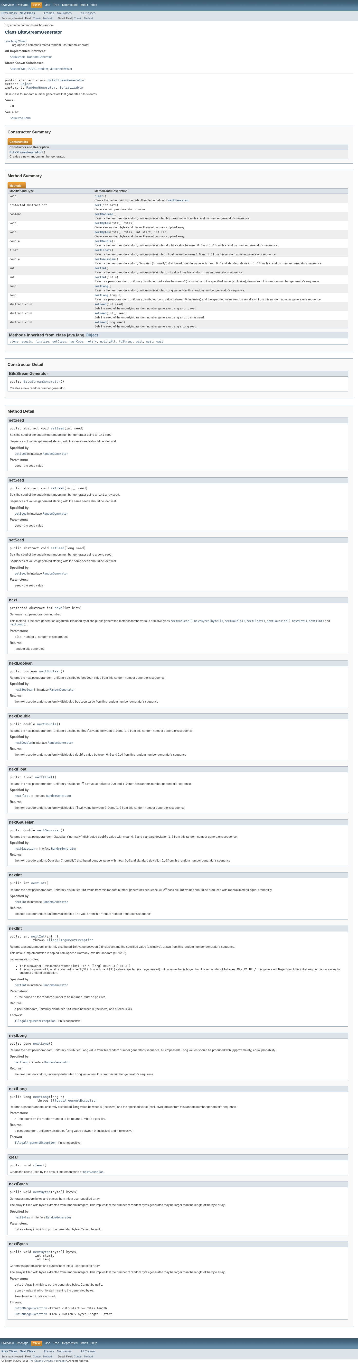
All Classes (88, 13)
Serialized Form (20, 118)
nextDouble (103, 241)
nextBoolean (103, 214)
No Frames (64, 13)
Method (47, 18)
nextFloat (102, 250)
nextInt (100, 268)
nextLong (101, 286)
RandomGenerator (39, 57)
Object (26, 84)
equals (27, 341)
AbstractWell (18, 69)
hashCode (76, 341)
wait (139, 341)
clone (14, 341)
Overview (7, 5)
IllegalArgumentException (70, 940)
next (97, 205)
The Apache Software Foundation (48, 1360)
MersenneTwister (60, 69)
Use (47, 5)
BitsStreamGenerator (66, 80)
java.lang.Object (15, 41)
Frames (49, 13)
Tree (56, 5)
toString (125, 341)
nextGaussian (104, 259)
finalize (42, 341)
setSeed (100, 304)
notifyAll (107, 341)
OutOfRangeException (31, 1308)
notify (91, 341)
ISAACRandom (38, 69)
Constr (37, 18)
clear (98, 196)
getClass (59, 341)
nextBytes (102, 223)
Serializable (18, 57)
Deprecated (70, 5)
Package (22, 5)
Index (84, 5)
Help (94, 5)
